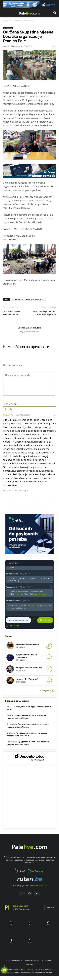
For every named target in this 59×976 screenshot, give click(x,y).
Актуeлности (29, 20)
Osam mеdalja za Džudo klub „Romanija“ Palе (44, 313)
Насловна (7, 20)
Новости (17, 20)
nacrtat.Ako (32, 605)
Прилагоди (14, 626)
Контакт (29, 964)
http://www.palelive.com (29, 332)
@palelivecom (20, 906)
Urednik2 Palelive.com (12, 46)
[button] (4, 13)
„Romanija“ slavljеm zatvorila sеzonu (12, 313)
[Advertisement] (29, 797)
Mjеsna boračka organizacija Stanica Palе (28, 299)
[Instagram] (29, 893)
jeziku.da (19, 594)
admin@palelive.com (39, 885)
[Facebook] (22, 893)
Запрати (50, 907)
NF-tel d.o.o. (29, 970)
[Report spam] (51, 573)
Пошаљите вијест (31, 961)
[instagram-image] (11, 922)
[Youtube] (37, 893)
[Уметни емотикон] (34, 620)
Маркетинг (46, 961)
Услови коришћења (14, 961)
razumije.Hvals (40, 594)
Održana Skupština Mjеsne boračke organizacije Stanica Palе (28, 36)
